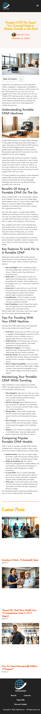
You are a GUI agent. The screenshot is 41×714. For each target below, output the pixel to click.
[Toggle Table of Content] (20, 79)
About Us (13, 695)
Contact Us (27, 695)
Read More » (5, 563)
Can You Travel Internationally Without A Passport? (19, 668)
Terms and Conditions (20, 704)
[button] (37, 5)
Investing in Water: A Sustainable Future (20, 559)
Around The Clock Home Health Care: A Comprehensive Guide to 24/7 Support (19, 613)
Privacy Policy (21, 700)
